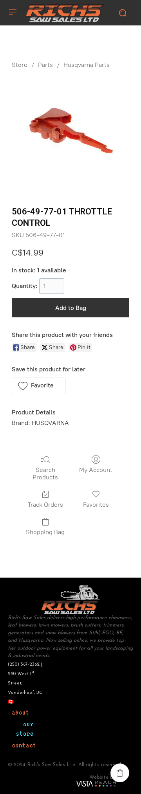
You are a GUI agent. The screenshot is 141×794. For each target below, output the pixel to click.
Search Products (45, 473)
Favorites (96, 504)
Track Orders (45, 504)
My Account (95, 470)
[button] (38, 385)
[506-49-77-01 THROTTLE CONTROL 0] (71, 136)
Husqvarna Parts (86, 64)
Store (19, 64)
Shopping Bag (45, 532)
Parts (45, 64)
